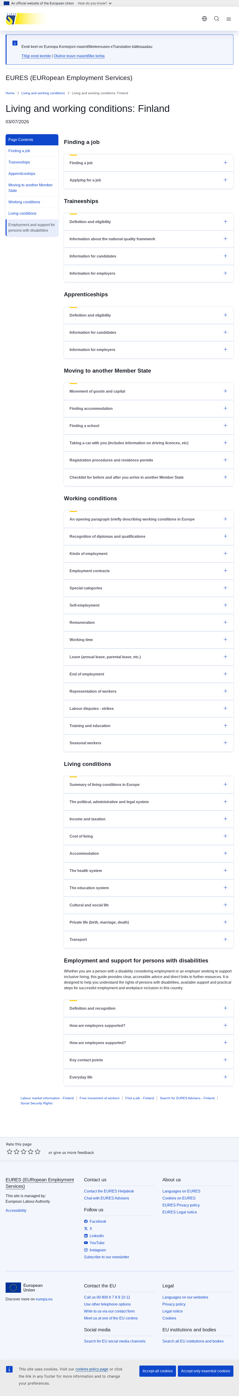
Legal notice (172, 1311)
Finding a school (84, 426)
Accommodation (84, 853)
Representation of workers (93, 691)
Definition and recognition (93, 1008)
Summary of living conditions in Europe (105, 785)
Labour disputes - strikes (92, 709)
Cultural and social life (89, 905)
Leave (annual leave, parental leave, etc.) (105, 657)
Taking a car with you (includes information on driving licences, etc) (129, 443)
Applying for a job (85, 180)
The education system (89, 888)
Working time (81, 640)
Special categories (86, 588)
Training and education (90, 726)
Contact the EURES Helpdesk (109, 1191)
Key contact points (86, 1060)
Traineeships (19, 162)
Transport (78, 940)
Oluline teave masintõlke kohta (79, 56)
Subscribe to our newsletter (106, 1257)
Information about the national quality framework (112, 239)
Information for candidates (93, 256)
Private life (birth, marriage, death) (99, 922)
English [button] (204, 18)
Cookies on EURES (179, 1198)
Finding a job (19, 151)
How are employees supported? (98, 1043)
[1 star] (9, 1152)
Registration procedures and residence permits (111, 460)
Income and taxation (87, 819)
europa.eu (44, 1299)
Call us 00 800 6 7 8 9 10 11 (107, 1297)
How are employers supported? (97, 1026)
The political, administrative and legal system (109, 802)
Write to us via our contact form (109, 1311)
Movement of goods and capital (97, 391)
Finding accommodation (91, 409)
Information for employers (92, 273)
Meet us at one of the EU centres (111, 1318)
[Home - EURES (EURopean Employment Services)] (29, 18)
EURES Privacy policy (181, 1205)
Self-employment (84, 605)
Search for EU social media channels (114, 1341)
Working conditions (24, 202)
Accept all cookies (158, 1371)
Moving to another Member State (30, 188)
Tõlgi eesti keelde (36, 56)
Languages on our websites (185, 1297)
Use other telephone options (107, 1304)
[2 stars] (13, 1152)
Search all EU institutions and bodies (193, 1341)
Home (10, 93)
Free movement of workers (100, 1098)
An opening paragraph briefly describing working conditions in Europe (132, 519)
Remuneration (82, 623)
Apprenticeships (21, 174)
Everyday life (81, 1077)
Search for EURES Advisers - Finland (187, 1098)
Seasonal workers (85, 743)
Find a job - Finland (139, 1098)
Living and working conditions (43, 93)
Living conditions (22, 213)
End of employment (87, 674)
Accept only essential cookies (205, 1371)
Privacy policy (174, 1304)
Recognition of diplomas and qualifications (107, 536)
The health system (86, 871)
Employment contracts (90, 571)
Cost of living (81, 836)
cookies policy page (91, 1369)
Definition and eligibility (90, 222)
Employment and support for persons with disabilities (31, 227)
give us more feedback (73, 1152)
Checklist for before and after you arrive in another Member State (127, 477)
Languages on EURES (181, 1191)
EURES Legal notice (179, 1212)
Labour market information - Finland (47, 1098)
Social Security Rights (37, 1103)
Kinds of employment (88, 554)
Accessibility (16, 1210)
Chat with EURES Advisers (106, 1198)
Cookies (169, 1318)
